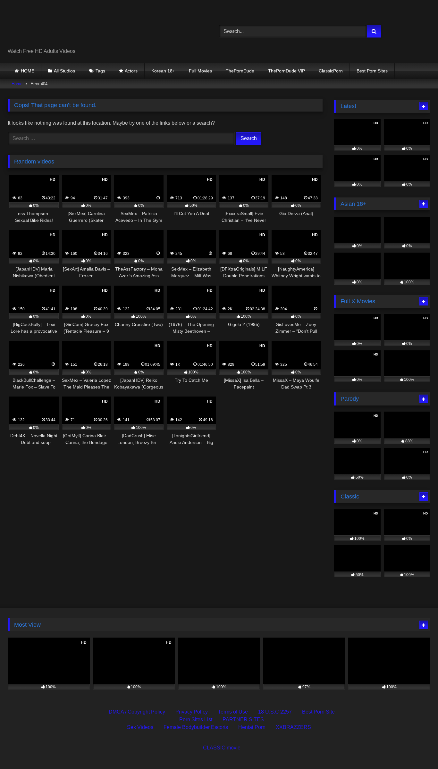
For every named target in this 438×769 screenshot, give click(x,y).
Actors (131, 70)
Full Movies (200, 70)
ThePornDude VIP (286, 70)
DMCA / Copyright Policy (137, 712)
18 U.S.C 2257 (275, 712)
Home (17, 83)
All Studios (64, 70)
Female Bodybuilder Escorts (196, 727)
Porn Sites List (195, 719)
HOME (27, 70)
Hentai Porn (251, 727)
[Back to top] (418, 750)
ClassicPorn (331, 70)
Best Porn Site (318, 712)
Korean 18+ (163, 70)
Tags (100, 70)
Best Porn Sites (372, 70)
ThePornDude (240, 70)
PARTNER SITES (243, 719)
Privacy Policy (191, 712)
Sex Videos (140, 727)
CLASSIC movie (221, 747)
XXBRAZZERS (293, 727)
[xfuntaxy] (66, 26)
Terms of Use (233, 712)
